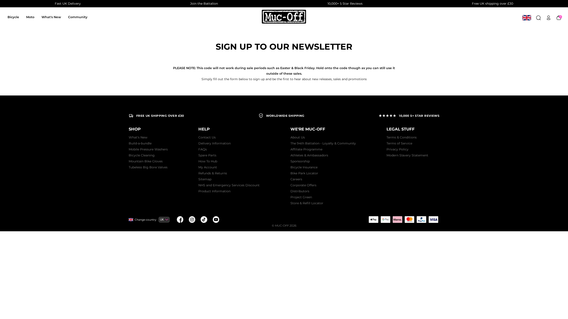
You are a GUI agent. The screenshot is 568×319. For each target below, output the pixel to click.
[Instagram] (192, 219)
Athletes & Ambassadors (309, 155)
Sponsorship (300, 161)
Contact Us (207, 137)
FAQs (202, 149)
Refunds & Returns (212, 173)
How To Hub (207, 161)
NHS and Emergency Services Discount (229, 185)
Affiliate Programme (306, 149)
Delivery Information (214, 143)
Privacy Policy (397, 149)
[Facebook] (180, 219)
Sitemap (204, 179)
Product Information (214, 191)
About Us (297, 137)
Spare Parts (207, 155)
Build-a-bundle (140, 143)
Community (77, 17)
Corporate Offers (303, 185)
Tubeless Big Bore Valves (148, 167)
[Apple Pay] (373, 219)
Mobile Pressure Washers (148, 149)
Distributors (299, 191)
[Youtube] (216, 219)
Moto (30, 17)
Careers (296, 179)
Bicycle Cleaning (142, 155)
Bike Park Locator (304, 173)
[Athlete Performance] (409, 219)
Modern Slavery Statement (407, 155)
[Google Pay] (385, 219)
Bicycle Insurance (304, 167)
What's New (51, 17)
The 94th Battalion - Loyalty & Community (323, 143)
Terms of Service (399, 143)
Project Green (301, 197)
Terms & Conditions (402, 137)
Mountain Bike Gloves (146, 161)
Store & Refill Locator (306, 203)
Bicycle (13, 17)
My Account (207, 167)
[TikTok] (204, 219)
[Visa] (433, 219)
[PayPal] (421, 219)
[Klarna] (397, 219)
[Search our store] (538, 17)
